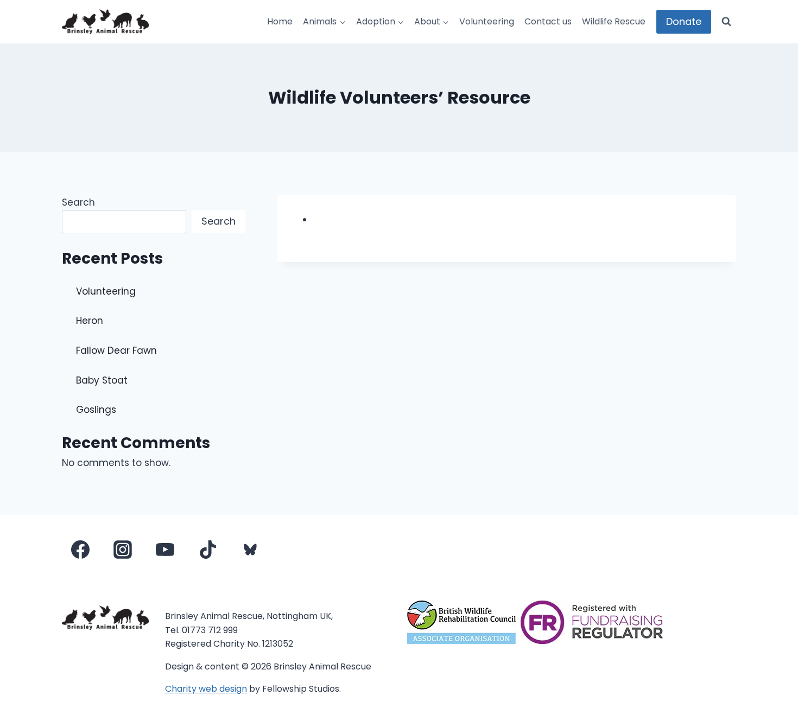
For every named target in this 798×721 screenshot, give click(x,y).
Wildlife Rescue (613, 21)
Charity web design (206, 688)
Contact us (548, 21)
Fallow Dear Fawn (116, 350)
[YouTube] (165, 549)
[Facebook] (80, 549)
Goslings (96, 409)
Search (78, 202)
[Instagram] (122, 549)
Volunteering (486, 21)
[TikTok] (207, 549)
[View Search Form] (726, 21)
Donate (683, 21)
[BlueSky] (250, 549)
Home (280, 21)
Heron (89, 320)
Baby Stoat (102, 380)
